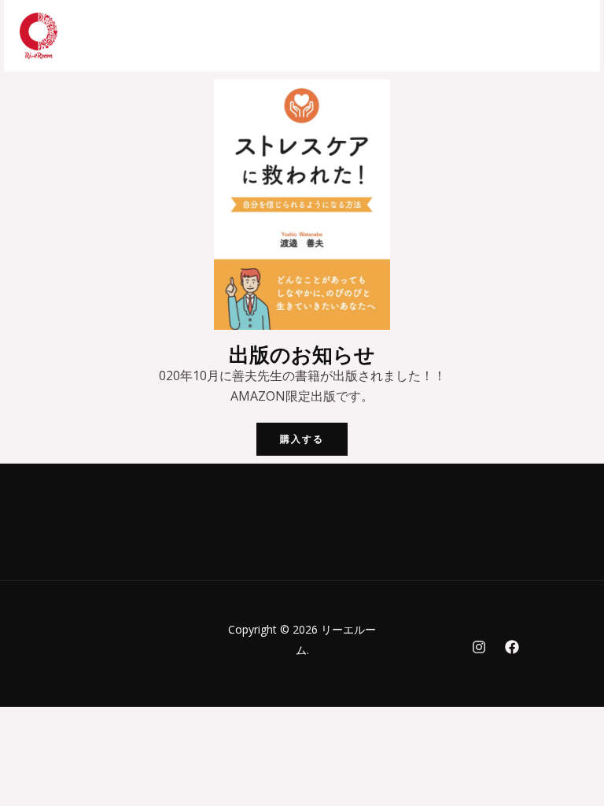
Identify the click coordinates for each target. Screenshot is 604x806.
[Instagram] (479, 647)
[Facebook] (512, 647)
